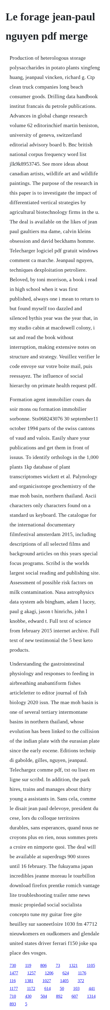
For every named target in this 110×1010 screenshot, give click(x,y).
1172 (31, 988)
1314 (91, 996)
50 (62, 988)
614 (47, 988)
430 (28, 996)
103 (76, 988)
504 (44, 996)
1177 (14, 988)
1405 (64, 980)
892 (59, 996)
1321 (73, 965)
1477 (14, 973)
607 (75, 996)
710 (13, 996)
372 (81, 980)
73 (58, 965)
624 (65, 973)
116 (13, 980)
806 (43, 965)
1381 (29, 980)
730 (13, 965)
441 (92, 988)
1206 (49, 973)
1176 (82, 973)
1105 (91, 965)
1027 (46, 980)
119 (28, 965)
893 (13, 1004)
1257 (31, 973)
